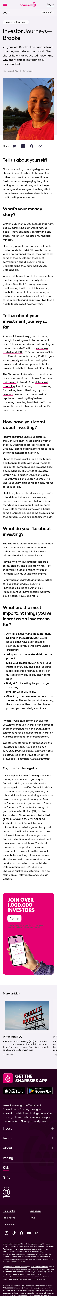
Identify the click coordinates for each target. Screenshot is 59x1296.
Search (45, 12)
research (8, 394)
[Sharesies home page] (28, 4)
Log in (50, 4)
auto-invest (9, 382)
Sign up (14, 918)
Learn (6, 12)
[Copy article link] (40, 146)
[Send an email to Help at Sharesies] (36, 1236)
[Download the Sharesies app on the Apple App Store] (14, 1093)
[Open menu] (6, 4)
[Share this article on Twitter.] (14, 146)
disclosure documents (39, 1269)
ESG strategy (44, 368)
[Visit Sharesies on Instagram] (6, 1236)
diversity (14, 360)
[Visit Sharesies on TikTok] (14, 1236)
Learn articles (22, 482)
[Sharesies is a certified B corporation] (6, 1195)
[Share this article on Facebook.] (31, 146)
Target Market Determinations (15, 1269)
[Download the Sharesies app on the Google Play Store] (40, 1093)
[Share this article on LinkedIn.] (23, 146)
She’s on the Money (39, 459)
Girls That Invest (22, 440)
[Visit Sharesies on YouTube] (29, 1236)
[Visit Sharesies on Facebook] (21, 1236)
